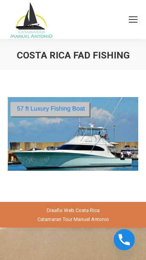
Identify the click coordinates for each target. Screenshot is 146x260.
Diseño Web (60, 210)
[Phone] (124, 239)
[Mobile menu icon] (133, 19)
